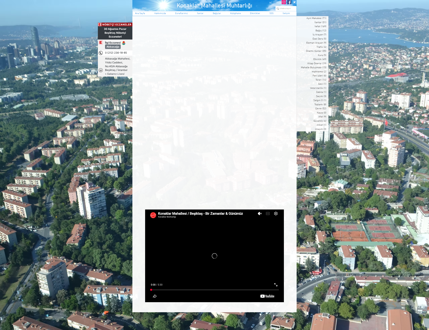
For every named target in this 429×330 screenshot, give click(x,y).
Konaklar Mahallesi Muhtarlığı (214, 6)
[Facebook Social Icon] (289, 2)
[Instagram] (284, 2)
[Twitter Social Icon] (294, 2)
